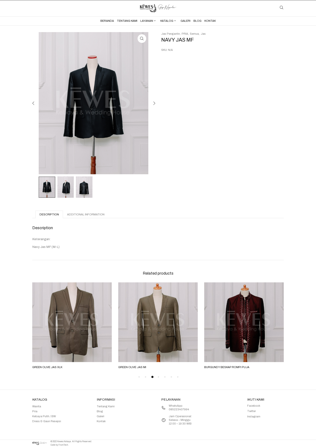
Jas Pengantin (170, 33)
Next (154, 103)
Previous (33, 103)
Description (49, 214)
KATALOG (166, 20)
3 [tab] (152, 377)
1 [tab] (139, 377)
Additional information (85, 214)
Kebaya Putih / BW (44, 416)
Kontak (101, 421)
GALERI (185, 20)
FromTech (63, 445)
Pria (34, 411)
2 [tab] (145, 377)
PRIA (185, 33)
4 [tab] (158, 377)
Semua (194, 33)
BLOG (197, 20)
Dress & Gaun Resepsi (46, 421)
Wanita (36, 406)
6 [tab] (171, 377)
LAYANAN (146, 20)
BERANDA (107, 20)
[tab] (49, 214)
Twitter (251, 411)
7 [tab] (177, 377)
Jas (203, 33)
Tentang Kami (106, 406)
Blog (100, 411)
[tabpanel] (72, 326)
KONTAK (210, 20)
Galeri (100, 416)
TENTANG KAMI (127, 20)
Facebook (253, 405)
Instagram (253, 416)
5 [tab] (165, 377)
